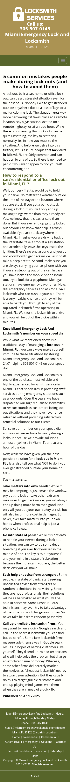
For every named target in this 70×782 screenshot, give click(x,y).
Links (35, 756)
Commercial (48, 737)
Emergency (30, 741)
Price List (41, 751)
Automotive (12, 741)
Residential (31, 737)
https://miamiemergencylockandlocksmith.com (35, 727)
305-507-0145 (35, 28)
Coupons (46, 741)
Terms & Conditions (19, 751)
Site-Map (56, 751)
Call (36, 776)
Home (16, 737)
